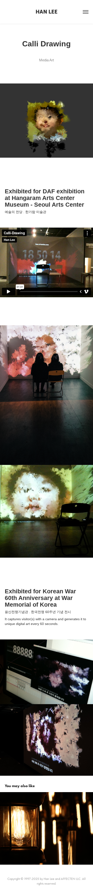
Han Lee (46, 12)
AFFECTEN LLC (71, 879)
